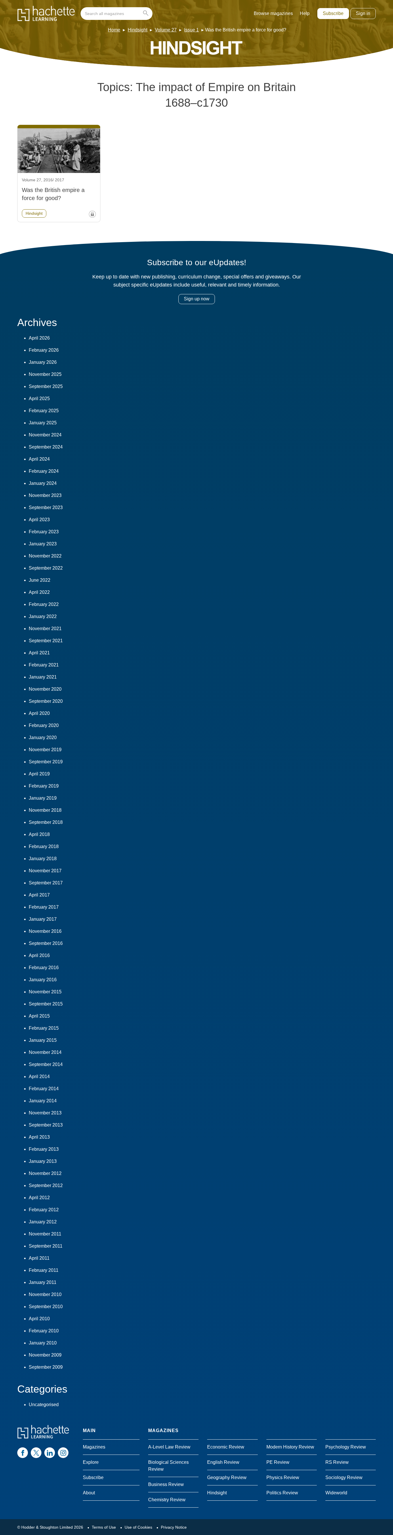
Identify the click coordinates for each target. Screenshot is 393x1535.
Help (305, 13)
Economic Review (225, 1446)
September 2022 (46, 568)
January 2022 (43, 616)
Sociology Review (344, 1477)
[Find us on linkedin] (49, 1452)
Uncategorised (44, 1404)
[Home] (46, 13)
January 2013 (43, 1161)
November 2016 (45, 931)
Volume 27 (166, 29)
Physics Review (282, 1477)
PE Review (277, 1462)
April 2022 (39, 592)
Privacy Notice (174, 1527)
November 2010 (45, 1294)
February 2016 (44, 967)
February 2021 (44, 664)
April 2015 (39, 1016)
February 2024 (44, 471)
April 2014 (39, 1076)
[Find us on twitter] (36, 1452)
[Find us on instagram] (63, 1452)
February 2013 (44, 1149)
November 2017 (45, 870)
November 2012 (45, 1173)
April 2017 (39, 894)
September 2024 (46, 447)
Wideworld (336, 1492)
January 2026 (43, 362)
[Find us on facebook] (22, 1452)
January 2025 (43, 422)
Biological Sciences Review (168, 1466)
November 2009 (45, 1355)
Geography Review (227, 1477)
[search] (116, 13)
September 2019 (46, 761)
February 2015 (44, 1028)
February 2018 (44, 846)
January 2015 (43, 1040)
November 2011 (45, 1233)
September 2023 (46, 507)
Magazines (94, 1446)
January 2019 (43, 798)
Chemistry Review (167, 1499)
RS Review (337, 1462)
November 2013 (45, 1112)
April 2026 (39, 338)
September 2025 (46, 386)
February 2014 (44, 1088)
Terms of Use (104, 1527)
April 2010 (39, 1318)
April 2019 (39, 773)
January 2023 (43, 543)
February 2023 (44, 531)
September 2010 (46, 1306)
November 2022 (45, 555)
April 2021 (39, 652)
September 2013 (46, 1124)
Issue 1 (191, 29)
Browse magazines (273, 13)
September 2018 (46, 822)
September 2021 (46, 640)
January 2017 (43, 919)
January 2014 (43, 1100)
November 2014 (45, 1052)
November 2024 (45, 434)
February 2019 (44, 785)
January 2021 (43, 677)
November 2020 (45, 689)
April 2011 (39, 1258)
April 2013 (39, 1137)
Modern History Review (290, 1446)
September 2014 (46, 1064)
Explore (91, 1462)
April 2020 (39, 713)
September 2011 (45, 1246)
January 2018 (43, 858)
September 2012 (46, 1185)
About (89, 1492)
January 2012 (43, 1221)
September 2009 (46, 1367)
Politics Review (282, 1492)
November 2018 (45, 810)
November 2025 (45, 374)
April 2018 (39, 834)
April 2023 (39, 519)
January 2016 (43, 979)
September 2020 (46, 701)
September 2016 (46, 943)
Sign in (363, 13)
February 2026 (44, 350)
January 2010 (43, 1342)
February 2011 (43, 1270)
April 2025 (39, 398)
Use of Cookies (138, 1527)
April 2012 (39, 1197)
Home (114, 29)
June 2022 (39, 580)
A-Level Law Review (169, 1446)
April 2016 (39, 955)
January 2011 (42, 1282)
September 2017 (46, 882)
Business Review (166, 1484)
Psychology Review (345, 1446)
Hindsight (137, 29)
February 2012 (44, 1209)
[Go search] (146, 13)
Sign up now (196, 298)
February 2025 (44, 410)
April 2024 (39, 459)
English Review (223, 1462)
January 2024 (43, 483)
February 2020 (44, 725)
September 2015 (46, 1003)
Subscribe (333, 13)
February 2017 (44, 907)
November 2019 (45, 749)
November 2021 (45, 628)
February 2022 (44, 604)
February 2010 (44, 1330)
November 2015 (45, 991)
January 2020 (43, 737)
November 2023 (45, 495)
